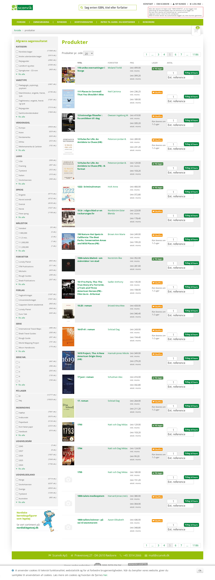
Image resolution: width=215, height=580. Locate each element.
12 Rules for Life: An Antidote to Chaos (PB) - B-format (91, 165)
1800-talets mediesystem (90, 495)
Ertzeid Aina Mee (116, 305)
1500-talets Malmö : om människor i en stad (89, 259)
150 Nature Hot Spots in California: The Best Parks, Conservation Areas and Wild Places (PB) (91, 239)
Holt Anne (113, 186)
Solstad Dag (114, 329)
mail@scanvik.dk (159, 555)
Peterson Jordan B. (117, 139)
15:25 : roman (84, 305)
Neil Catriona (114, 91)
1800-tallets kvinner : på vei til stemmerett (90, 521)
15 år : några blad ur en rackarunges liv (89, 212)
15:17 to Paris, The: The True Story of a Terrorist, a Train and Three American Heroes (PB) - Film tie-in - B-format (90, 288)
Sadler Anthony (115, 281)
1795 (79, 472)
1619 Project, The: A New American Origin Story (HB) (90, 356)
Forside (17, 30)
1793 (79, 424)
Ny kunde (180, 4)
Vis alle (21, 74)
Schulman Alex (115, 376)
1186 (195, 54)
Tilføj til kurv (191, 72)
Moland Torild (115, 67)
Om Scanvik (163, 4)
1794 (79, 448)
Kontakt (148, 4)
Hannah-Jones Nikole (118, 353)
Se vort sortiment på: (28, 520)
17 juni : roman (85, 376)
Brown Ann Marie (116, 234)
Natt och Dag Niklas (117, 424)
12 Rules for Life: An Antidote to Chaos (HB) (89, 141)
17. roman (82, 400)
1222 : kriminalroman (89, 186)
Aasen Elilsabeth (116, 519)
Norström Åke (115, 258)
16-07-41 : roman (86, 329)
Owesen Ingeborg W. (118, 115)
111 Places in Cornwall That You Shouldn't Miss (90, 93)
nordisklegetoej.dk (27, 527)
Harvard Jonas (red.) (118, 495)
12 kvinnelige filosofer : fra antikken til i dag (89, 117)
